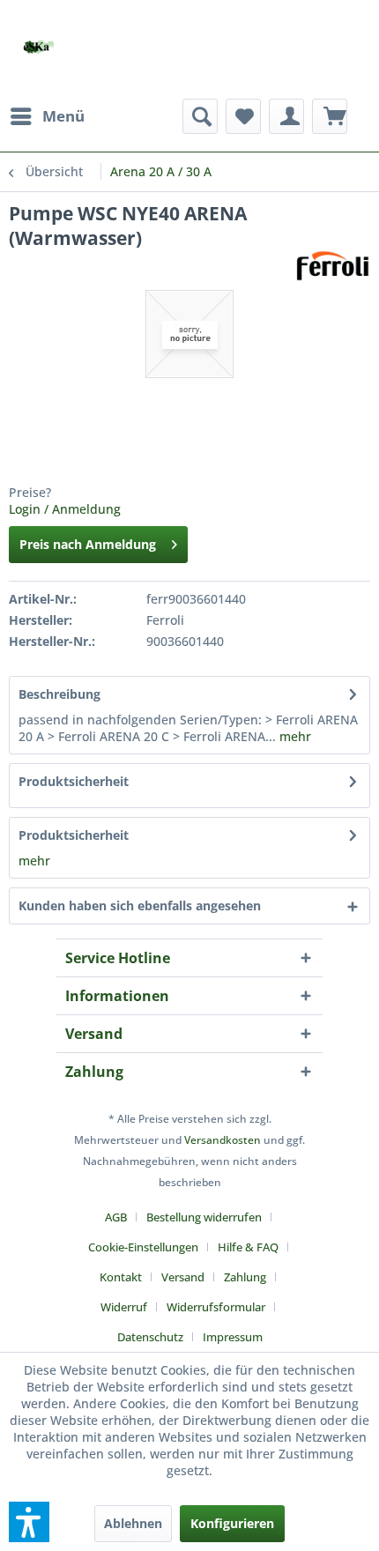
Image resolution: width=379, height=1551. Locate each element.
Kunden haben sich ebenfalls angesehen (140, 905)
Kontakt (121, 1277)
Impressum (233, 1337)
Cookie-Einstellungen (143, 1247)
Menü (63, 116)
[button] (29, 1522)
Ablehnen (133, 1523)
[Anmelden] (286, 116)
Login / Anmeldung (65, 509)
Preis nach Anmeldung (87, 544)
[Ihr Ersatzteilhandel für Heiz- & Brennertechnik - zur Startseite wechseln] (38, 47)
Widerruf (123, 1307)
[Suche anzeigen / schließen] (200, 116)
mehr (293, 736)
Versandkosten (222, 1139)
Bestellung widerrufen (204, 1217)
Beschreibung (59, 694)
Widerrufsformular (216, 1307)
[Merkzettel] (243, 116)
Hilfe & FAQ (248, 1247)
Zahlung (245, 1277)
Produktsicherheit (74, 781)
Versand (182, 1277)
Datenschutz (150, 1337)
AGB (116, 1217)
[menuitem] (46, 116)
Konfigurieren (232, 1523)
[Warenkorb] (329, 116)
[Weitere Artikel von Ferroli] (333, 265)
